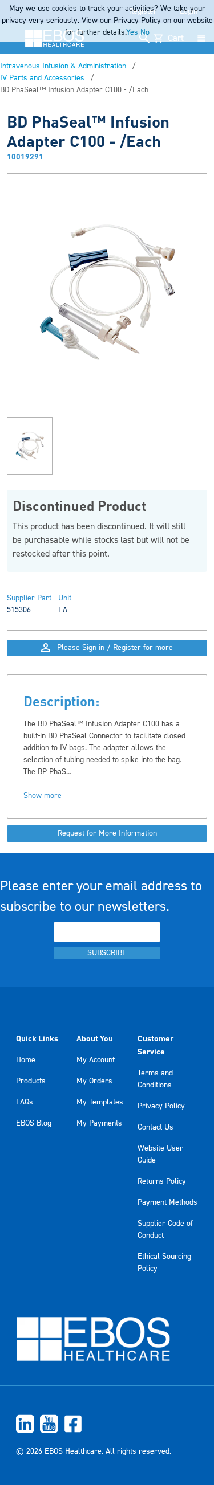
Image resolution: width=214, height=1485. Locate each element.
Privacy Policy (161, 1106)
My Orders (94, 1081)
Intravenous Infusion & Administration (63, 66)
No (145, 32)
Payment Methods (167, 1202)
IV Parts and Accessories (42, 78)
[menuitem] (107, 1423)
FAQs (24, 1102)
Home (25, 1060)
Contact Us (155, 1127)
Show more (42, 796)
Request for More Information (107, 833)
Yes (132, 32)
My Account (95, 1060)
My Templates (99, 1102)
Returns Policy (162, 1181)
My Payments (99, 1123)
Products (31, 1081)
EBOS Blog (33, 1123)
